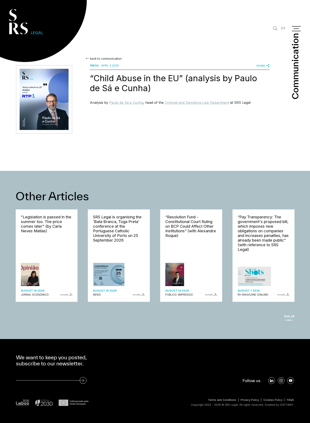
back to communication (106, 58)
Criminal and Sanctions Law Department (197, 102)
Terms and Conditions (222, 399)
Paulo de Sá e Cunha (126, 102)
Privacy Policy (250, 399)
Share (260, 65)
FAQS (290, 399)
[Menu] (296, 28)
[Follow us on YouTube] (290, 380)
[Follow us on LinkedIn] (271, 380)
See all (289, 316)
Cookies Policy (273, 399)
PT (283, 29)
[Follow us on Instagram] (281, 380)
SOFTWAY (286, 404)
